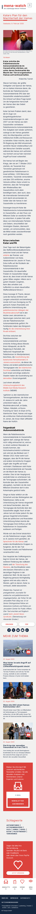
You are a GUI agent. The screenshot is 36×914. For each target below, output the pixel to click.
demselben (7, 378)
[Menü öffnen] (30, 5)
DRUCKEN (9, 624)
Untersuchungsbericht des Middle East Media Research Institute (14, 388)
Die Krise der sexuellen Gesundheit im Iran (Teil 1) (15, 746)
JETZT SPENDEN (18, 873)
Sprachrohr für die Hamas (13, 542)
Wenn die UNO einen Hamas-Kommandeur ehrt (16, 706)
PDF (26, 624)
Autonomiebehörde (14, 827)
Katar (8, 831)
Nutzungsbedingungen (10, 902)
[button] (9, 630)
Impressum (14, 898)
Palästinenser (19, 831)
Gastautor (7, 24)
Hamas (15, 829)
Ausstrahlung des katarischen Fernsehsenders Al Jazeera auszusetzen (16, 359)
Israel (23, 829)
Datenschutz (25, 898)
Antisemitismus (12, 825)
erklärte (6, 255)
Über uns (5, 898)
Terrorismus (11, 834)
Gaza (8, 829)
